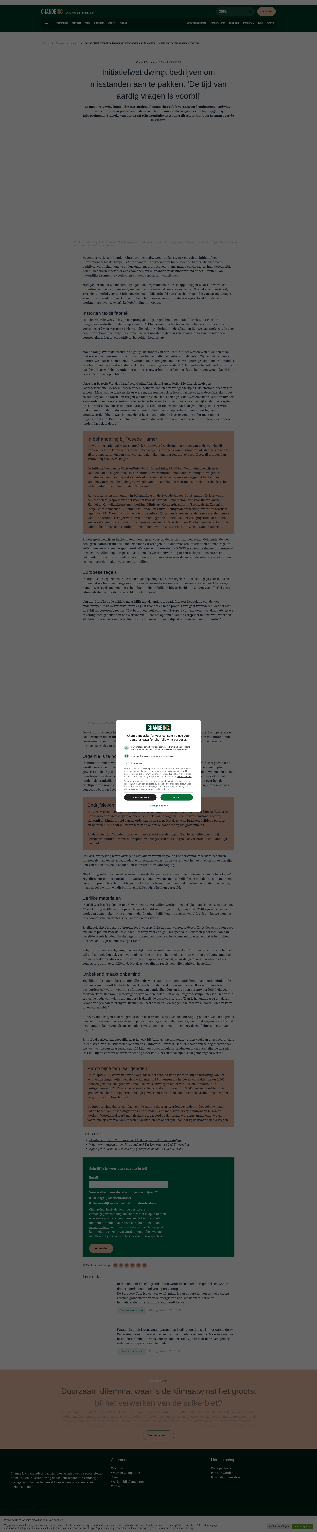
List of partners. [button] (184, 776)
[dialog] (158, 766)
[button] (158, 763)
